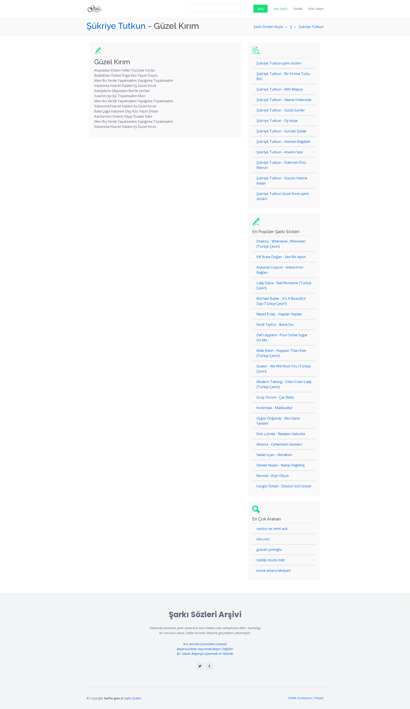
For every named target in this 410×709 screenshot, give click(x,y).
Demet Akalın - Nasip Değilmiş (280, 465)
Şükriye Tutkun (116, 26)
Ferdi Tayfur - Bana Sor (275, 324)
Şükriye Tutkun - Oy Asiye (277, 120)
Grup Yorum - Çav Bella (275, 397)
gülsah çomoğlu (269, 549)
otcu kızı (263, 539)
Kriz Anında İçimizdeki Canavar (205, 644)
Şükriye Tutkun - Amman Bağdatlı (283, 141)
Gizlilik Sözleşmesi (300, 698)
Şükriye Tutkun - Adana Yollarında (283, 99)
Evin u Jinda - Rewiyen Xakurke (280, 433)
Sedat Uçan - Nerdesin (274, 454)
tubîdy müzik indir (270, 560)
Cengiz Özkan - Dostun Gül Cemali (283, 486)
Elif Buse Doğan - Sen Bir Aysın (281, 256)
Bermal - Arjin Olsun (272, 475)
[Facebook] (209, 666)
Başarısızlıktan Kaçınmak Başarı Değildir (205, 649)
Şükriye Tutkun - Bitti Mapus (279, 89)
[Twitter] (200, 666)
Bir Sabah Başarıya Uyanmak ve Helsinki (205, 653)
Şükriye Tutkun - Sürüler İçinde (281, 131)
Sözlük (297, 9)
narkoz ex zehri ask (272, 528)
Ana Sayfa (280, 9)
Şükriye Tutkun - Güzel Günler (280, 110)
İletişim (319, 698)
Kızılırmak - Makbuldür (274, 407)
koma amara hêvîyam (273, 570)
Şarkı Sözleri (132, 698)
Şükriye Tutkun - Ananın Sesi (279, 152)
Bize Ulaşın (316, 9)
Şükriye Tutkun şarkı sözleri (279, 63)
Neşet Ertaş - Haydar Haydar (279, 314)
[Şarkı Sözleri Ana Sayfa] (95, 8)
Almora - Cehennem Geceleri (279, 444)
